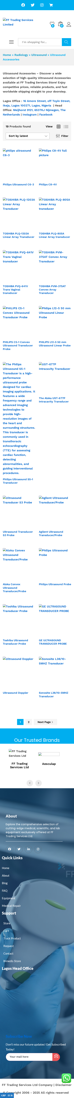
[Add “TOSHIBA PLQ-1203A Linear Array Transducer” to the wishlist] (27, 227)
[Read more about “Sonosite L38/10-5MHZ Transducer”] (46, 686)
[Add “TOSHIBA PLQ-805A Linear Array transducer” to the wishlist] (63, 227)
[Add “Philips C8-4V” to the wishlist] (63, 178)
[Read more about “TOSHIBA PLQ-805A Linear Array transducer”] (46, 227)
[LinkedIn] (28, 849)
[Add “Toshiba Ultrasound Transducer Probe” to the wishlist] (27, 634)
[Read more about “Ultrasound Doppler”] (9, 686)
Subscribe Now (19, 1036)
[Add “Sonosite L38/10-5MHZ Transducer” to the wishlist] (63, 686)
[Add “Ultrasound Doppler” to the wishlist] (27, 686)
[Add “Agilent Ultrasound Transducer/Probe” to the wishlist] (63, 525)
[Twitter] (19, 849)
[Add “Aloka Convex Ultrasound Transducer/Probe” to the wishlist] (27, 578)
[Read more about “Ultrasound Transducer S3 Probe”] (9, 525)
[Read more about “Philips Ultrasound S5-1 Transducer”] (9, 473)
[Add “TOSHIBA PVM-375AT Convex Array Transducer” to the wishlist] (63, 280)
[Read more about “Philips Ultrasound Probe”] (46, 578)
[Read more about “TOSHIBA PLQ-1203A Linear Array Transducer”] (9, 227)
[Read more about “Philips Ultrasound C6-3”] (9, 178)
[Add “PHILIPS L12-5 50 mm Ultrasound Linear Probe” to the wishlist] (63, 336)
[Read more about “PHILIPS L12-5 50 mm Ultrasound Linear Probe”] (46, 336)
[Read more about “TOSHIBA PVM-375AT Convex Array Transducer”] (46, 280)
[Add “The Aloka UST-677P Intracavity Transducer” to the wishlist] (63, 392)
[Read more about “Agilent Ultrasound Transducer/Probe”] (46, 525)
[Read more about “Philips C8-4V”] (46, 178)
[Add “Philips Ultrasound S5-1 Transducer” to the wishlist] (27, 473)
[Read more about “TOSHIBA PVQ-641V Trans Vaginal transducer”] (9, 280)
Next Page (44, 722)
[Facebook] (9, 849)
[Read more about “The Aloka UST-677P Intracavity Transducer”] (46, 392)
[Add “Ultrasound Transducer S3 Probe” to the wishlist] (27, 525)
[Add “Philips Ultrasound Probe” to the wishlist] (63, 578)
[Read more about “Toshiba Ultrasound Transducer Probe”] (9, 634)
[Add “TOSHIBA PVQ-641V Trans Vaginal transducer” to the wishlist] (27, 280)
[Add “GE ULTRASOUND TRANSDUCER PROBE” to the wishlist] (63, 634)
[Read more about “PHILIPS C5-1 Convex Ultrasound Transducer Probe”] (9, 336)
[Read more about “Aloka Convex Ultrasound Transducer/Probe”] (9, 578)
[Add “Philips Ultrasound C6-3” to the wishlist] (27, 178)
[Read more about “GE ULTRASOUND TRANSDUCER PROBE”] (46, 634)
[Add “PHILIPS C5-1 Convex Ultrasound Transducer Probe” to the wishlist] (27, 336)
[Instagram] (38, 849)
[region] (37, 32)
